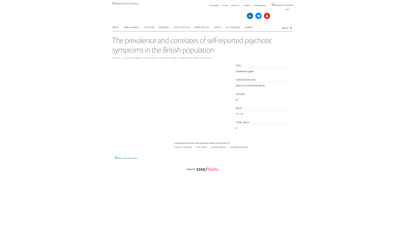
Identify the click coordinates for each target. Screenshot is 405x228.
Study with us (182, 26)
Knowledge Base (259, 5)
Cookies (225, 5)
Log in (287, 9)
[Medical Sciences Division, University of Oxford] (140, 142)
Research (164, 26)
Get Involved (233, 26)
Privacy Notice (201, 147)
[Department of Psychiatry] (125, 2)
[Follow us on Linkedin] (250, 15)
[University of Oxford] (280, 5)
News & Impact (131, 26)
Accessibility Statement (239, 147)
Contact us (235, 5)
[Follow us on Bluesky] (258, 15)
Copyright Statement (218, 147)
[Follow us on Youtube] (267, 15)
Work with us (201, 26)
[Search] (291, 27)
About (115, 26)
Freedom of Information (183, 147)
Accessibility (214, 5)
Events (217, 26)
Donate (249, 26)
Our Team (149, 26)
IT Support (246, 5)
